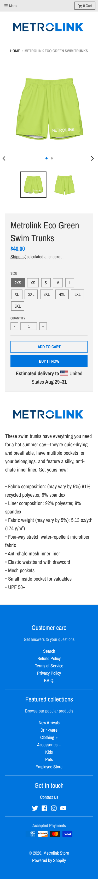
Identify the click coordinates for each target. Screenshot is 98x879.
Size (13, 273)
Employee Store (49, 767)
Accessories (47, 745)
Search (49, 651)
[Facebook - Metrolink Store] (44, 808)
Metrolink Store (56, 853)
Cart (87, 5)
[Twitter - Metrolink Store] (35, 808)
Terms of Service (49, 666)
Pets (49, 759)
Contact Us (49, 797)
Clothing (47, 737)
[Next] (92, 158)
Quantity (18, 318)
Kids (49, 752)
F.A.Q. (49, 680)
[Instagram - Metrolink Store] (54, 808)
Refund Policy (49, 658)
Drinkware (49, 730)
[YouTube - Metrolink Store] (63, 808)
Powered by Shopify (49, 860)
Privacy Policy (49, 673)
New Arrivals (49, 723)
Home (15, 50)
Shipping (18, 257)
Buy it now (49, 361)
